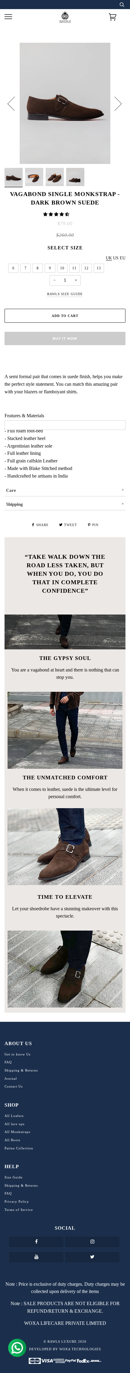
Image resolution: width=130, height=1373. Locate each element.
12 (86, 268)
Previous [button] (15, 103)
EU (122, 258)
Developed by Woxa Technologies (65, 1349)
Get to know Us (18, 1054)
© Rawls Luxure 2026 (65, 1341)
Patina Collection (19, 1148)
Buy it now (65, 338)
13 (99, 268)
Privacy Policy (17, 1201)
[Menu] (8, 17)
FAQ (8, 1062)
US (116, 258)
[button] (56, 214)
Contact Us (14, 1086)
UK (109, 258)
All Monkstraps (17, 1132)
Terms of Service (19, 1209)
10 (62, 268)
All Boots (12, 1140)
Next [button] (114, 103)
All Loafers (14, 1116)
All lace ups (14, 1124)
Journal (11, 1078)
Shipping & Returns (21, 1070)
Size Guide (14, 1177)
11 (74, 268)
